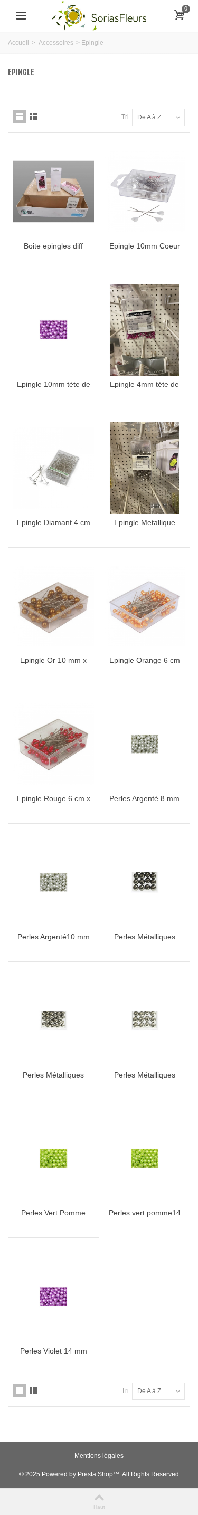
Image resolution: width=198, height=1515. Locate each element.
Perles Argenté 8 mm (144, 798)
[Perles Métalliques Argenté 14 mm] (145, 1020)
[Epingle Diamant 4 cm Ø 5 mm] (53, 468)
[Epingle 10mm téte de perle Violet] (53, 330)
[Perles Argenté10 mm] (53, 882)
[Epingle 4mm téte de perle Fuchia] (145, 330)
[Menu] (21, 16)
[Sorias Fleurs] (99, 15)
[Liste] (33, 116)
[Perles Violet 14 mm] (53, 1296)
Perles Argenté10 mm (53, 936)
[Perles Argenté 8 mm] (145, 744)
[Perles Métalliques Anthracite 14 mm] (145, 882)
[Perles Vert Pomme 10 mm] (53, 1159)
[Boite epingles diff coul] (53, 191)
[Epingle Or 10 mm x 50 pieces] (53, 606)
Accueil (18, 42)
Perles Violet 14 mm (53, 1351)
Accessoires (56, 42)
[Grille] (19, 116)
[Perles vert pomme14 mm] (145, 1159)
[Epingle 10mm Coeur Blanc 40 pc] (145, 191)
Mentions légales (99, 1456)
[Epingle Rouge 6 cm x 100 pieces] (53, 744)
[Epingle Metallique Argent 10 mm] (145, 468)
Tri (125, 116)
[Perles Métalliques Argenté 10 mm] (53, 1020)
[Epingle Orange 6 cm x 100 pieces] (145, 606)
